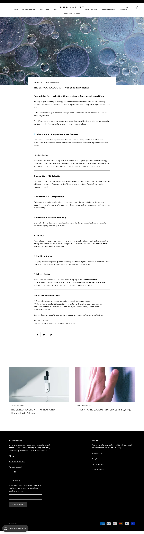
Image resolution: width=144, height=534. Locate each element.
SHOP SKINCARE (125, 10)
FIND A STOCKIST (91, 10)
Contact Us (97, 453)
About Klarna (98, 470)
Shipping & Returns (17, 461)
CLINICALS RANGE (28, 10)
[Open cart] (137, 7)
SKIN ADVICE (44, 10)
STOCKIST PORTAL (108, 10)
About (11, 456)
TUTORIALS (58, 10)
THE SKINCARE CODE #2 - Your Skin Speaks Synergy (104, 410)
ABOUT (15, 10)
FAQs (94, 459)
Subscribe (18, 504)
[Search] (132, 7)
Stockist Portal (98, 464)
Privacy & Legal (15, 467)
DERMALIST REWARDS (72, 14)
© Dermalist (13, 524)
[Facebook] (10, 472)
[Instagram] (15, 472)
